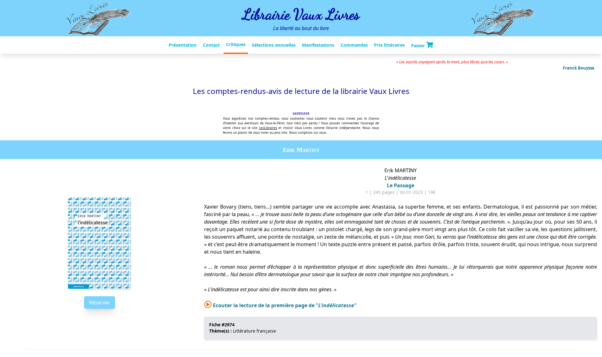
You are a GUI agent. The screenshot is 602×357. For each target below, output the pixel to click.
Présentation (183, 45)
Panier (418, 45)
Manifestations (318, 45)
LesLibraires (268, 128)
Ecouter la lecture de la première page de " (284, 305)
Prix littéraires (389, 45)
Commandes (354, 45)
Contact (211, 45)
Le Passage (400, 185)
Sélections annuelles (274, 45)
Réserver (99, 302)
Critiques (236, 44)
